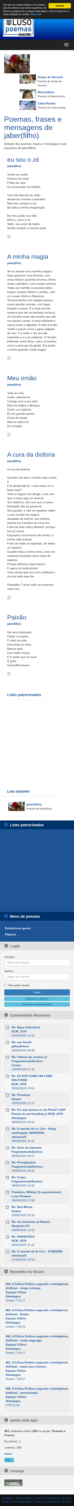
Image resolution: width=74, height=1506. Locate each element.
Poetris (67, 1501)
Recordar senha (18, 985)
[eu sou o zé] (8, 236)
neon (8, 1453)
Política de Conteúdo (47, 1501)
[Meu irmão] (8, 434)
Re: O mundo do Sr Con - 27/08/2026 (37, 1251)
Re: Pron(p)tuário (24, 1162)
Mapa (28, 1498)
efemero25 (19, 1137)
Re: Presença (21, 1094)
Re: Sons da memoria (26, 1147)
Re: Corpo (19, 1177)
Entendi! (60, 5)
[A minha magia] (8, 358)
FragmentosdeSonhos (27, 1151)
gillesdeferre (20, 1046)
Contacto (8, 1498)
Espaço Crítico (16, 1292)
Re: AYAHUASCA (23, 1236)
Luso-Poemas (21, 1196)
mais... (9, 1460)
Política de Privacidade (17, 1501)
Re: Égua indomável (26, 1027)
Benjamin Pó (20, 1226)
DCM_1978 (19, 1031)
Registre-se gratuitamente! (37, 1004)
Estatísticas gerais (18, 928)
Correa (16, 1065)
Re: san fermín (22, 1042)
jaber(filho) (14, 166)
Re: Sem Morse (22, 1207)
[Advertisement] (37, 741)
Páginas (10, 934)
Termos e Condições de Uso (52, 1498)
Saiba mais (36, 14)
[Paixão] (8, 673)
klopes (16, 1099)
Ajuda (19, 1498)
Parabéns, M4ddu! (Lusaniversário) (36, 1192)
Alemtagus (19, 1118)
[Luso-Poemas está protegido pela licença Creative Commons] (13, 1482)
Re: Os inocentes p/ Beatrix (31, 1221)
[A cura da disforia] (8, 597)
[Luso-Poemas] (37, 27)
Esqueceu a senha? (37, 998)
